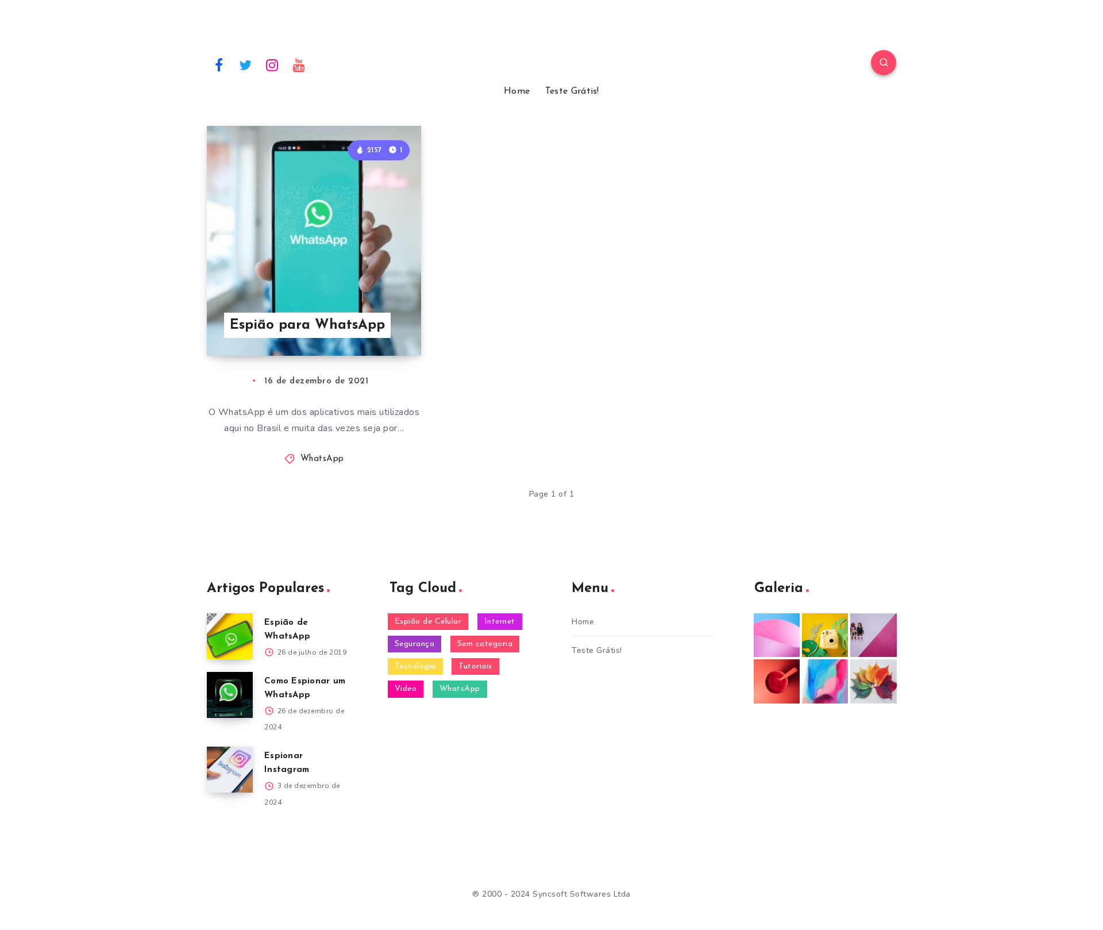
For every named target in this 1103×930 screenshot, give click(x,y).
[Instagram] (272, 64)
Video (406, 689)
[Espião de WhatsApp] (230, 636)
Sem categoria (485, 644)
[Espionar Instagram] (230, 770)
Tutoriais (475, 666)
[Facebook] (219, 64)
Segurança (415, 644)
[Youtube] (299, 64)
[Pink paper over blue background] (777, 635)
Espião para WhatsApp (307, 325)
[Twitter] (246, 64)
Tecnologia (415, 666)
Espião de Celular (428, 621)
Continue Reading (367, 321)
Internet (499, 621)
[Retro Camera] (825, 635)
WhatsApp (322, 459)
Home (517, 91)
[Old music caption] (873, 635)
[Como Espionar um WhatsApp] (230, 695)
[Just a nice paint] (825, 681)
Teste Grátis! (572, 91)
